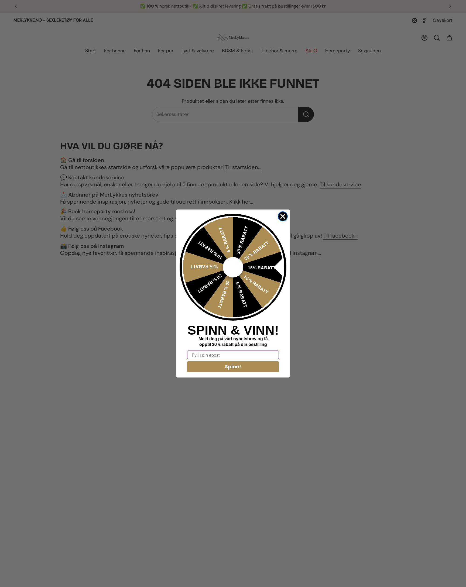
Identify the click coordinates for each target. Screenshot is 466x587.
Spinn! (233, 366)
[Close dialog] (282, 216)
